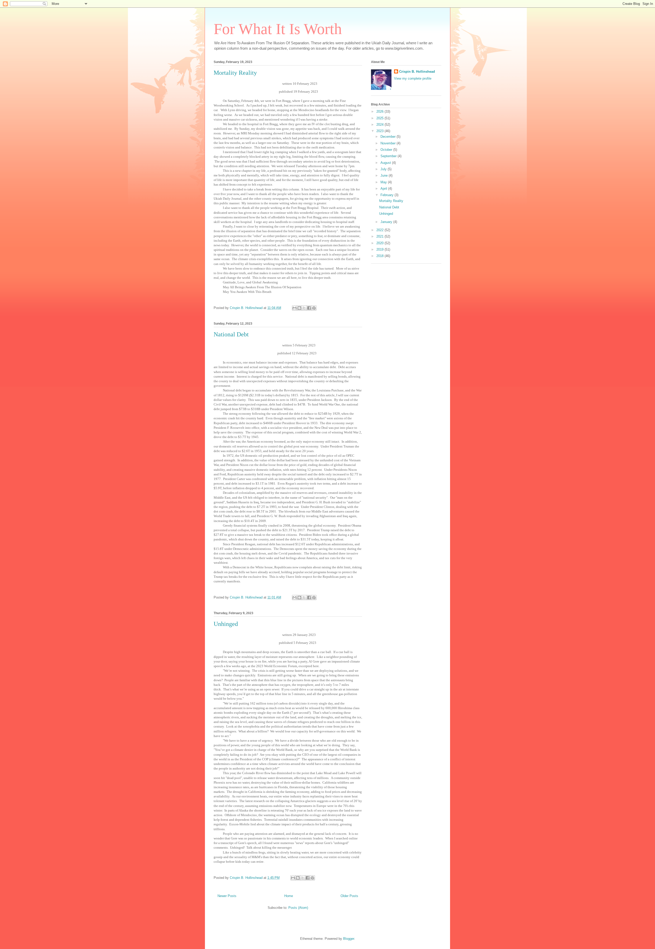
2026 (380, 111)
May (384, 182)
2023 (380, 131)
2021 (380, 236)
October (386, 150)
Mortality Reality (235, 72)
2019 (380, 249)
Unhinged (226, 624)
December (388, 136)
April (384, 188)
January (386, 222)
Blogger (348, 939)
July (384, 169)
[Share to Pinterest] (313, 308)
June (384, 175)
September (389, 156)
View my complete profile (412, 78)
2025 (380, 118)
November (388, 143)
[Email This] (294, 308)
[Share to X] (304, 308)
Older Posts (349, 896)
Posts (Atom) (298, 908)
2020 (380, 243)
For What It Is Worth (278, 28)
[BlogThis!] (299, 308)
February (387, 195)
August (386, 163)
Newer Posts (226, 896)
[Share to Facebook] (309, 308)
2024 (380, 124)
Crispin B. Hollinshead (417, 71)
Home (288, 896)
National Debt (231, 334)
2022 (380, 230)
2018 (380, 256)
